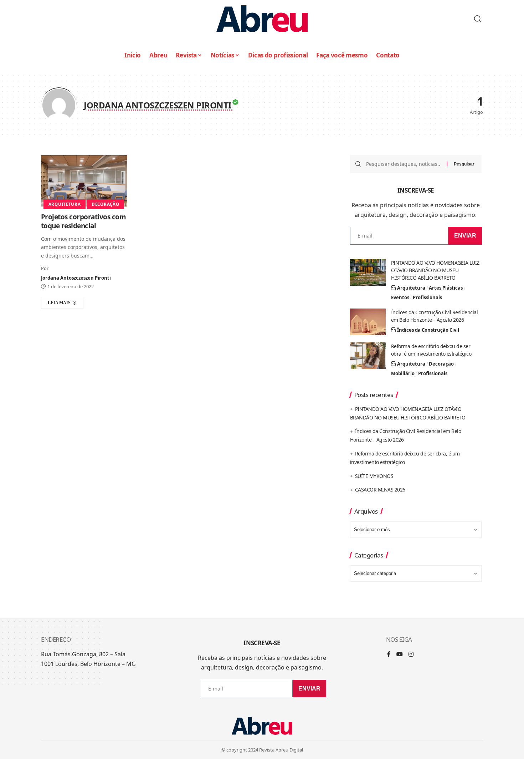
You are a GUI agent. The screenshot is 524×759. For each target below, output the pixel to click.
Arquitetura (64, 204)
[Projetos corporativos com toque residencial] (84, 181)
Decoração (105, 204)
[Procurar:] (404, 164)
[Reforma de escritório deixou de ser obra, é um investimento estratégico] (368, 355)
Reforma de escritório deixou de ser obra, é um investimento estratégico (431, 350)
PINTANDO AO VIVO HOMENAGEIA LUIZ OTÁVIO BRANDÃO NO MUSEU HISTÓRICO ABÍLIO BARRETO (435, 270)
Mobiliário (403, 373)
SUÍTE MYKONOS (374, 476)
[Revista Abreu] (262, 18)
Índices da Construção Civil (428, 330)
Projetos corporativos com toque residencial (83, 221)
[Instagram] (411, 655)
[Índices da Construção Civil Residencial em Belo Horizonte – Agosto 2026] (368, 322)
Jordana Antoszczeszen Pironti (76, 278)
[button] (477, 19)
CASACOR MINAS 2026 (380, 489)
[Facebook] (389, 655)
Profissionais (427, 297)
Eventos (400, 297)
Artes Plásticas (446, 288)
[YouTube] (399, 655)
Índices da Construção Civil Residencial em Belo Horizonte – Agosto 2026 (434, 316)
